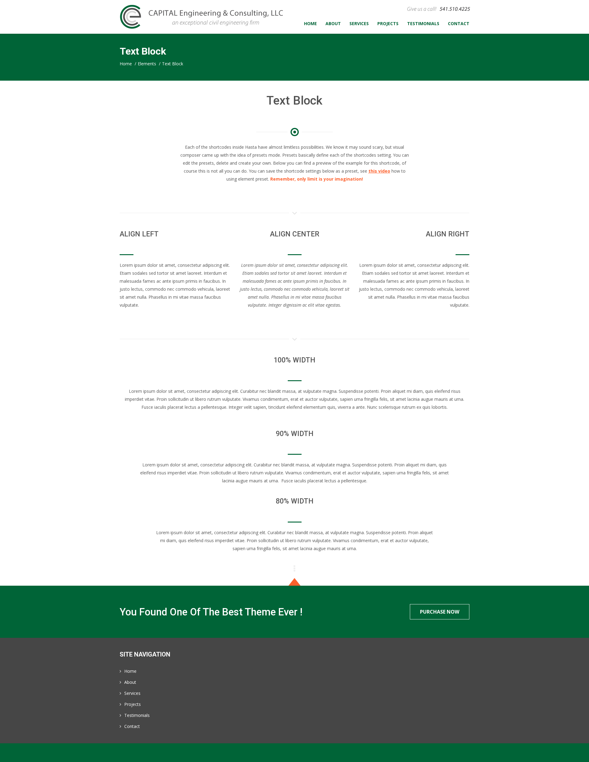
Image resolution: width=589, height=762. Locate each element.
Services (132, 693)
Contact (132, 726)
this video (379, 171)
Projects (132, 704)
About (130, 682)
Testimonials (137, 715)
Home (130, 671)
